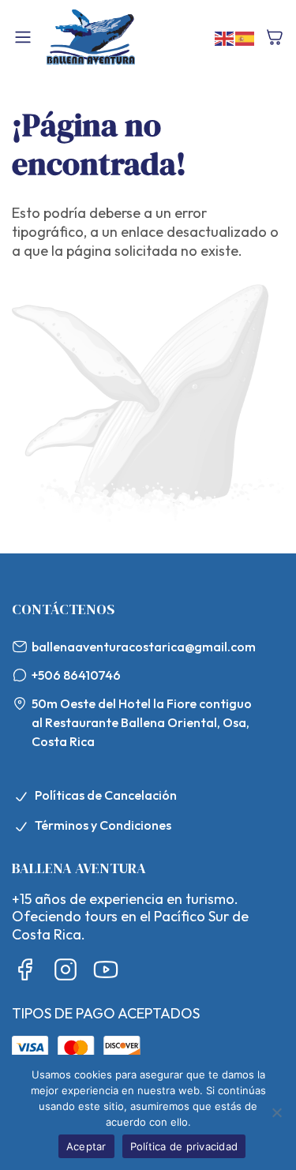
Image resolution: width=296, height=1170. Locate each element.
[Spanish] (245, 36)
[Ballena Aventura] (91, 37)
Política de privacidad (184, 1146)
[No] (276, 1112)
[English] (225, 36)
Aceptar (86, 1146)
